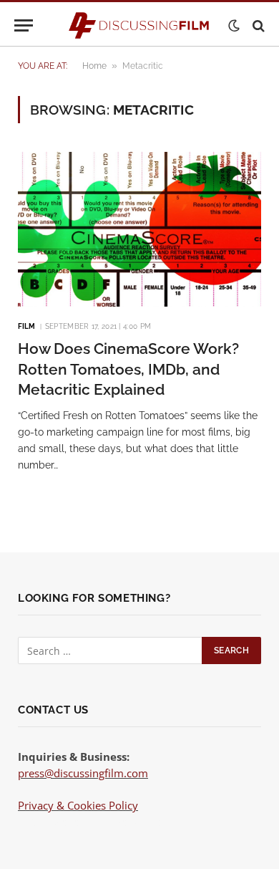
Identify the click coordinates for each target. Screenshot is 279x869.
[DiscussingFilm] (139, 25)
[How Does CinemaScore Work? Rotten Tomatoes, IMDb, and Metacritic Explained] (139, 229)
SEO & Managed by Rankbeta (89, 822)
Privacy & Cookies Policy (78, 805)
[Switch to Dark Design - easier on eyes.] (234, 25)
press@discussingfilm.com (83, 773)
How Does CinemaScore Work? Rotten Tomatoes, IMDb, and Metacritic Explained (128, 369)
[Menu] (23, 25)
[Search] (257, 25)
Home (94, 66)
